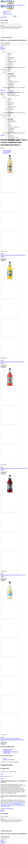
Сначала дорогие (7, 151)
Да (1, 778)
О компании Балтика (8, 749)
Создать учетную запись (6, 37)
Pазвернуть (3, 808)
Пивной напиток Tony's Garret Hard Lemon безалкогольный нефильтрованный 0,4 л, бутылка (12, 739)
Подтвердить (3, 45)
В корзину (3, 260)
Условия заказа (6, 753)
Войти (4, 758)
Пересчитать (3, 259)
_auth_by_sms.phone (5, 42)
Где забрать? (3, 17)
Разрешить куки (9, 808)
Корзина (3, 48)
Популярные (6, 152)
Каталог (2, 811)
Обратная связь (6, 750)
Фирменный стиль (7, 13)
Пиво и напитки (7, 11)
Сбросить (3, 89)
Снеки (4, 12)
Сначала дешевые (7, 150)
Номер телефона (4, 22)
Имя (2, 25)
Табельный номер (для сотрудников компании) (11, 26)
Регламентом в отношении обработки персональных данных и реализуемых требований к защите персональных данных (13, 805)
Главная (2, 92)
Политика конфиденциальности (10, 751)
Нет (3, 778)
